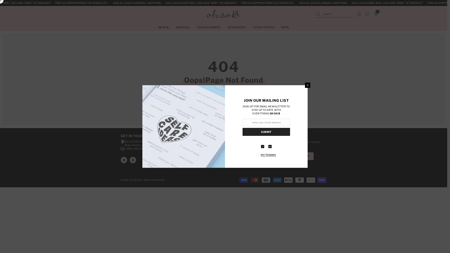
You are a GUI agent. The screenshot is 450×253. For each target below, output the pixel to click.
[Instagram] (262, 146)
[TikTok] (270, 146)
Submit (266, 131)
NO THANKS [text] (268, 154)
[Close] (307, 85)
